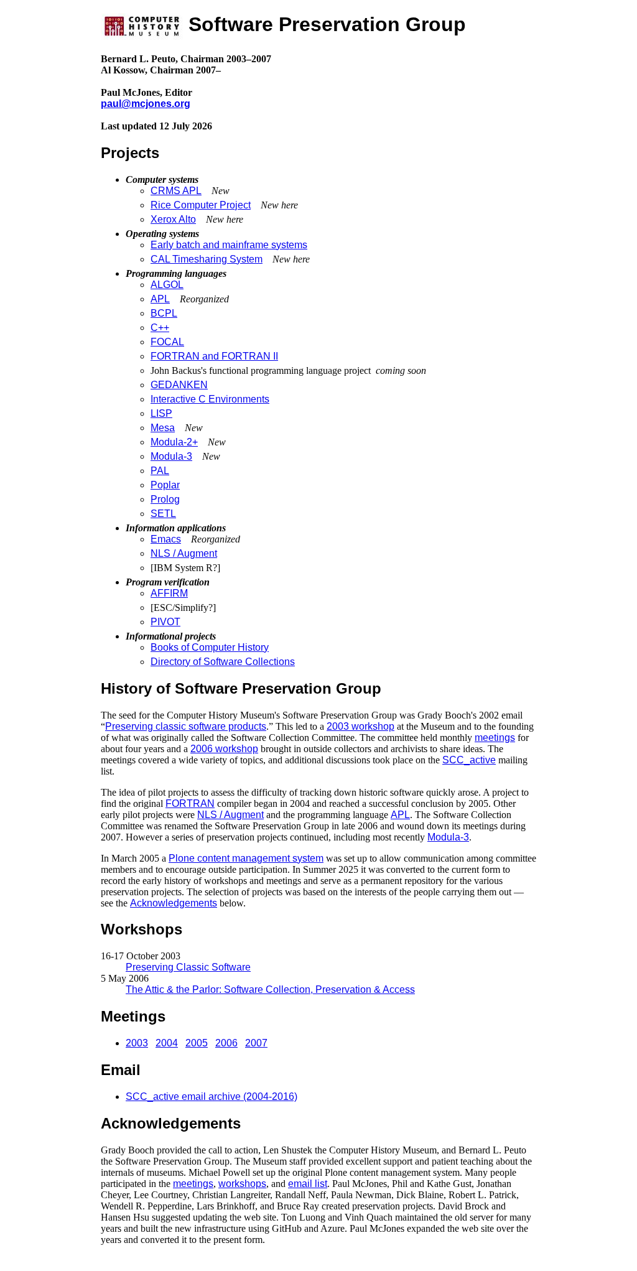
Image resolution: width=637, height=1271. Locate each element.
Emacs (166, 539)
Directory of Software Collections (223, 661)
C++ (160, 327)
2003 (137, 1043)
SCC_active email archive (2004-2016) (211, 1096)
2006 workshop (224, 748)
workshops (242, 1183)
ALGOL (167, 284)
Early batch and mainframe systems (229, 245)
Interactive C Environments (210, 399)
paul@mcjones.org (145, 103)
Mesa (163, 427)
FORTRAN (190, 803)
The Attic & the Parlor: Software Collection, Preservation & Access (270, 989)
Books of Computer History (210, 647)
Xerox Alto (173, 219)
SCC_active (469, 760)
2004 (167, 1043)
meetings (495, 737)
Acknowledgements (173, 903)
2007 (256, 1043)
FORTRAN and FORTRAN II (214, 356)
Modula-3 (171, 456)
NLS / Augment (184, 553)
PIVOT (165, 622)
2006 (226, 1043)
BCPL (164, 313)
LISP (161, 413)
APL (160, 299)
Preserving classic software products (185, 726)
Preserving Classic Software (188, 967)
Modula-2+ (174, 442)
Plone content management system (246, 858)
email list (307, 1183)
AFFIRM (169, 593)
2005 (196, 1043)
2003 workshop (360, 726)
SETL (163, 513)
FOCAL (167, 342)
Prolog (165, 499)
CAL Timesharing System (207, 259)
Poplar (165, 485)
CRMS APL (176, 190)
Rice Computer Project (201, 205)
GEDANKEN (179, 384)
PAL (160, 470)
